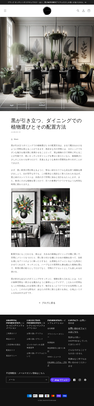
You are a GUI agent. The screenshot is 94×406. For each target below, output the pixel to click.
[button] (5, 10)
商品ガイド (10, 339)
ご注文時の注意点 (13, 344)
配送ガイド (10, 350)
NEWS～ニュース (54, 357)
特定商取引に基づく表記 (56, 349)
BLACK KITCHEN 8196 (49, 400)
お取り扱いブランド (35, 339)
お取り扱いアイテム (35, 333)
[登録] (46, 380)
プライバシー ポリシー (55, 335)
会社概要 (51, 328)
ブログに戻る (48, 302)
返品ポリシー (11, 356)
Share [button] (16, 139)
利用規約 (51, 342)
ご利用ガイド (11, 333)
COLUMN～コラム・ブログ (57, 363)
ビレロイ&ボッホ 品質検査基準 (35, 346)
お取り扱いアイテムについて (37, 354)
